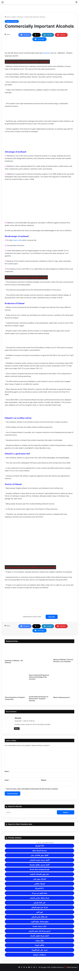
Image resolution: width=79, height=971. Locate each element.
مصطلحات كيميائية (39, 955)
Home (8, 17)
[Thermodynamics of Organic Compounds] (15, 688)
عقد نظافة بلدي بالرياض (39, 917)
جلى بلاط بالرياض (39, 902)
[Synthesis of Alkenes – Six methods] (15, 652)
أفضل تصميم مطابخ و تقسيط (39, 865)
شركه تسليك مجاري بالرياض (39, 898)
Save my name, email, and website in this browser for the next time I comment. (32, 789)
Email (7, 780)
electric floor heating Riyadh (39, 869)
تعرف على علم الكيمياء (39, 950)
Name (7, 771)
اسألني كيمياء (39, 945)
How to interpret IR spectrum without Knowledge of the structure (39, 677)
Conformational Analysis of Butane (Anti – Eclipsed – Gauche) (38, 698)
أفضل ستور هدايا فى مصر (39, 855)
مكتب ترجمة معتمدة (39, 926)
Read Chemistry (72, 967)
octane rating (17, 240)
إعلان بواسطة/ (46, 842)
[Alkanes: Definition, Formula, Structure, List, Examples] (63, 651)
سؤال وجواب (39, 940)
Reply (17, 728)
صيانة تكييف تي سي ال (39, 893)
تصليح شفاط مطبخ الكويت (39, 921)
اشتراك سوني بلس (39, 879)
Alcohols (46, 53)
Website (43, 780)
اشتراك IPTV (39, 888)
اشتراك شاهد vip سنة (39, 850)
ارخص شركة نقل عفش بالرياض (39, 931)
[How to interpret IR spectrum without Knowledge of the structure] (39, 659)
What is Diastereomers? (61, 697)
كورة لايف (39, 912)
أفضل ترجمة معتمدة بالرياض (39, 860)
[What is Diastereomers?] (63, 688)
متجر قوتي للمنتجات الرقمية (39, 874)
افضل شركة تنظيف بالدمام (39, 936)
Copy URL (51, 617)
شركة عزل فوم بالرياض (39, 907)
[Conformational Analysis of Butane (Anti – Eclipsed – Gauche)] (39, 688)
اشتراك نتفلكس (39, 884)
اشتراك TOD (39, 846)
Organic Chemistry (17, 17)
